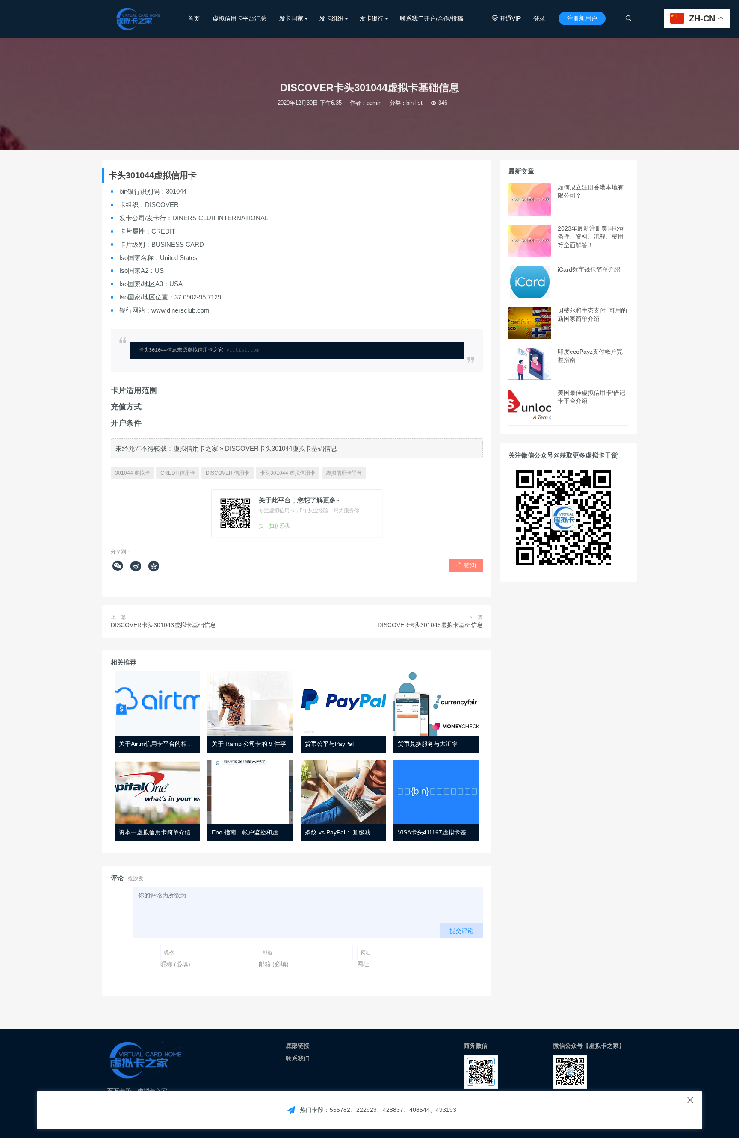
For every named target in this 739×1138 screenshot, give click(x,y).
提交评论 (461, 930)
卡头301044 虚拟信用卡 (287, 473)
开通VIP (506, 18)
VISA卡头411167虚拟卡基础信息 (441, 832)
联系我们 (298, 1058)
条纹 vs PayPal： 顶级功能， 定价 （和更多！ (366, 832)
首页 (194, 18)
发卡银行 (372, 18)
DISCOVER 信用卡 (227, 473)
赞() (466, 565)
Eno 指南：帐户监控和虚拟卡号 (254, 832)
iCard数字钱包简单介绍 (589, 269)
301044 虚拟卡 (132, 473)
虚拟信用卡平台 (344, 473)
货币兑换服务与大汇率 (428, 743)
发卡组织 (331, 18)
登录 (539, 18)
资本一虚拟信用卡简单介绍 (155, 832)
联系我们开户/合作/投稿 (431, 18)
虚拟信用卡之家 (195, 448)
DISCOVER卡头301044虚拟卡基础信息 (281, 448)
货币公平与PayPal (329, 743)
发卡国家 (291, 18)
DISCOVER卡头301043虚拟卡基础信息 (163, 624)
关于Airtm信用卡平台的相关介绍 (162, 743)
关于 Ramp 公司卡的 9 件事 (249, 743)
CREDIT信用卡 (177, 473)
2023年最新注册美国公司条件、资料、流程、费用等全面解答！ (591, 236)
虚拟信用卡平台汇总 (239, 18)
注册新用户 (582, 18)
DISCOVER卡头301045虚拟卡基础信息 (430, 624)
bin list (414, 103)
